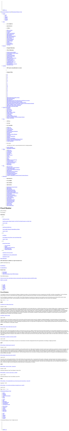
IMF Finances (9, 170)
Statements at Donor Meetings (12, 134)
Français (6, 16)
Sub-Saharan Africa (8, 248)
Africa (8, 155)
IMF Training (9, 111)
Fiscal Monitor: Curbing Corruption (5, 315)
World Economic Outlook (11, 52)
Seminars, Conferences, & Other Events (13, 140)
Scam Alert (4, 410)
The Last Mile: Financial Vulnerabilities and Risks (11, 229)
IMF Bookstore (9, 188)
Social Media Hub (6, 402)
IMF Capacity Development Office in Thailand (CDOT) (16, 102)
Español (6, 19)
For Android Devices (3, 267)
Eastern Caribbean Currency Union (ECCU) (14, 104)
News (4, 396)
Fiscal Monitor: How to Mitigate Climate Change (6, 304)
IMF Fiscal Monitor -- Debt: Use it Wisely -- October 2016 (8, 366)
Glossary (4, 409)
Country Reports (10, 196)
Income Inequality (10, 43)
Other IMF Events (10, 64)
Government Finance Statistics (12, 173)
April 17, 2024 (5, 239)
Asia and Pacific (7, 245)
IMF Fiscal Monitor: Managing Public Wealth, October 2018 (8, 326)
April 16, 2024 (5, 231)
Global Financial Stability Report (12, 53)
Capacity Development (11, 33)
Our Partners (9, 114)
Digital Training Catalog (11, 112)
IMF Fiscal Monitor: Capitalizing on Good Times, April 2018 (8, 336)
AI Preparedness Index (11, 168)
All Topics (8, 44)
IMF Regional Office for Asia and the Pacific (14, 101)
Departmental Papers (10, 197)
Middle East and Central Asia (12, 159)
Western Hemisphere (8, 249)
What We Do (9, 109)
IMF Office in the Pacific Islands (12, 106)
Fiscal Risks (5, 272)
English (4, 13)
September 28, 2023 (6, 256)
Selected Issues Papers (11, 200)
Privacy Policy (5, 406)
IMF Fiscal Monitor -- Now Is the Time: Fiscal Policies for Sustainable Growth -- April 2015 (12, 385)
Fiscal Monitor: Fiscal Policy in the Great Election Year (12, 237)
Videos (4, 149)
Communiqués (9, 130)
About (4, 21)
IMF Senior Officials (10, 37)
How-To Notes (9, 204)
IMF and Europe (10, 99)
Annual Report (5, 403)
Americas (8, 156)
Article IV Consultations (11, 138)
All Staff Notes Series (10, 201)
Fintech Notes (9, 203)
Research (4, 45)
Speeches (8, 133)
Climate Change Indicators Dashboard (13, 169)
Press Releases (9, 132)
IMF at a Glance (9, 30)
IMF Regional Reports (11, 98)
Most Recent (9, 163)
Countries (4, 65)
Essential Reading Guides (11, 190)
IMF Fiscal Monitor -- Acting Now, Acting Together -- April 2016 (8, 372)
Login (8, 147)
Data (3, 165)
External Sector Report (11, 55)
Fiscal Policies (9, 42)
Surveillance (9, 31)
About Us (8, 108)
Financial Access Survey (11, 172)
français (4, 286)
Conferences (9, 152)
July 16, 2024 (5, 223)
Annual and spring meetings (11, 161)
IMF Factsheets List (10, 34)
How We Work (9, 110)
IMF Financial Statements (11, 36)
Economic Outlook (10, 160)
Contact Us (4, 407)
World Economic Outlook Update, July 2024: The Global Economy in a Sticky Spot (17, 221)
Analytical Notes (10, 202)
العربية (4, 284)
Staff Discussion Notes (11, 56)
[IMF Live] (5, 10)
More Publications (3, 258)
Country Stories (9, 115)
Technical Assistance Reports (12, 116)
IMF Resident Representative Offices (13, 97)
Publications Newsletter (11, 189)
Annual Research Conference (12, 63)
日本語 (6, 17)
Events (4, 397)
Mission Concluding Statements (12, 131)
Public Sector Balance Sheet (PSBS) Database (10, 273)
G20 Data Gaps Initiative (11, 174)
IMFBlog (8, 137)
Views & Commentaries (11, 136)
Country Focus (9, 128)
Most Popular (9, 164)
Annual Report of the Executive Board (8, 252)
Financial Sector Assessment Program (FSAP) (15, 139)
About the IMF (9, 151)
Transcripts (9, 135)
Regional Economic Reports (11, 195)
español (4, 285)
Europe (8, 158)
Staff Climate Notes (10, 205)
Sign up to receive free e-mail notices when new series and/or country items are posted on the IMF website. (18, 278)
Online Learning (10, 113)
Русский (4, 417)
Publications (5, 176)
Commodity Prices (10, 60)
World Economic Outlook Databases (13, 167)
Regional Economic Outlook (6, 243)
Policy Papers (9, 198)
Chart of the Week (10, 129)
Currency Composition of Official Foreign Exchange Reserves (17, 175)
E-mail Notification (10, 141)
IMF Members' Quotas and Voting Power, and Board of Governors (18, 100)
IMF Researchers (10, 62)
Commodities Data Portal (11, 61)
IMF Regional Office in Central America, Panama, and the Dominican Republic (20, 103)
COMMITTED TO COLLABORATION (10, 254)
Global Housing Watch (11, 59)
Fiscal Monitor (9, 54)
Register (11, 147)
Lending (8, 32)
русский (4, 288)
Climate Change (9, 40)
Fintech (8, 41)
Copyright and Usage (6, 404)
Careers (4, 408)
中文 (5, 15)
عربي (6, 14)
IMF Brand (4, 411)
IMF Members (9, 35)
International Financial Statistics (12, 171)
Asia (7, 157)
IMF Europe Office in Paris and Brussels (14, 105)
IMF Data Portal (9, 166)
